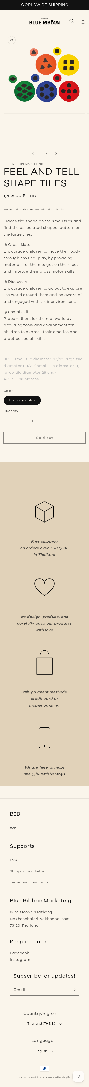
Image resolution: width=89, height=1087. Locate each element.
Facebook (19, 953)
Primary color (22, 400)
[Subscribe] (73, 989)
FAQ (13, 860)
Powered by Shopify (59, 1077)
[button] (6, 21)
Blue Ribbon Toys (37, 1077)
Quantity (11, 411)
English (41, 1051)
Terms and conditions (29, 882)
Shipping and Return (28, 871)
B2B (13, 828)
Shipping (29, 209)
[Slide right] (55, 153)
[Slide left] (33, 153)
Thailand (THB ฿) (41, 1024)
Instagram (20, 959)
